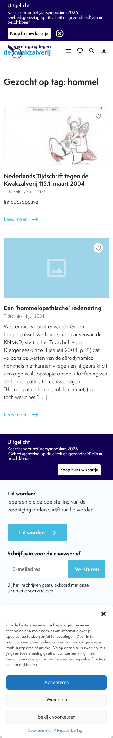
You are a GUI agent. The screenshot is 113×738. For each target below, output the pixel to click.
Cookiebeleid (39, 730)
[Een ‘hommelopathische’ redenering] (56, 268)
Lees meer (21, 219)
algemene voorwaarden (30, 590)
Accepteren (56, 682)
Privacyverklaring (68, 730)
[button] (103, 613)
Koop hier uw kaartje (29, 33)
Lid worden (37, 533)
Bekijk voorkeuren (56, 716)
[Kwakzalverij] (29, 51)
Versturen (87, 569)
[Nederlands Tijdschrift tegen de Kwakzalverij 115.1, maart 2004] (56, 136)
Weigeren (56, 699)
